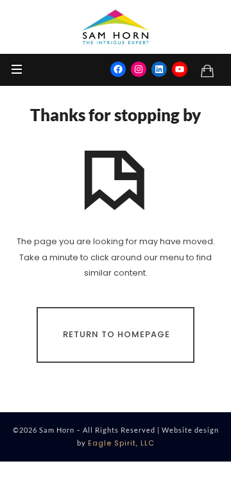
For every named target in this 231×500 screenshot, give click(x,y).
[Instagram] (138, 69)
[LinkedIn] (159, 69)
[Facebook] (118, 69)
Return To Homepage (116, 334)
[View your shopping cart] (207, 70)
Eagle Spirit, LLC (121, 443)
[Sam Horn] (115, 27)
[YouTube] (179, 69)
